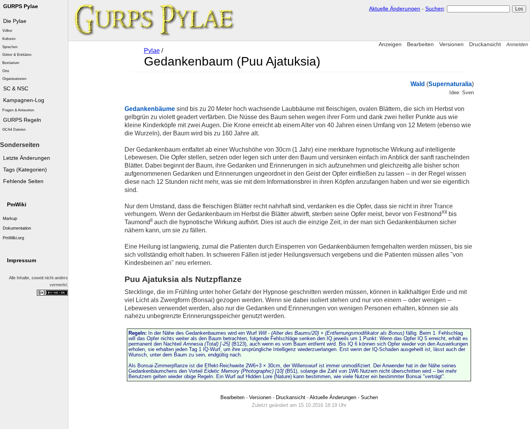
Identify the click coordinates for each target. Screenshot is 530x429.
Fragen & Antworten (18, 110)
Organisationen (14, 79)
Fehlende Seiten (23, 181)
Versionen (451, 44)
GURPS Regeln (22, 120)
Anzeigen (390, 44)
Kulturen (9, 39)
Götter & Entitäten (16, 55)
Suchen (434, 9)
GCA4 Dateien (14, 129)
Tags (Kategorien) (25, 170)
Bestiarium (10, 63)
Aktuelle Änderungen (394, 9)
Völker (7, 31)
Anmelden (517, 44)
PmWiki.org (13, 237)
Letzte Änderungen (26, 158)
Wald (417, 84)
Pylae (152, 50)
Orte (5, 71)
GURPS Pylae (20, 6)
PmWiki (16, 205)
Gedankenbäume (150, 109)
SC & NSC (15, 89)
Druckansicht (485, 44)
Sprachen (9, 47)
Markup (10, 218)
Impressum (21, 260)
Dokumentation (17, 228)
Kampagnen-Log (23, 100)
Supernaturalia (450, 84)
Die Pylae (14, 21)
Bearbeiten (420, 44)
